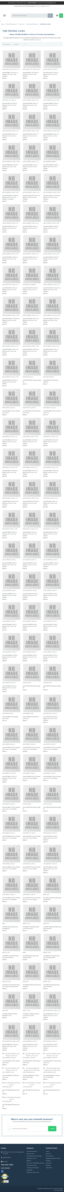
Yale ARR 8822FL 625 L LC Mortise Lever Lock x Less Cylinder (50, 503)
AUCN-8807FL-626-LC (29, 559)
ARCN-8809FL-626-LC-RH (10, 192)
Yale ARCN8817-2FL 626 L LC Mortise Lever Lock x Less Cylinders (10, 74)
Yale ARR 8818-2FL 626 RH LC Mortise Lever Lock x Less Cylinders (31, 503)
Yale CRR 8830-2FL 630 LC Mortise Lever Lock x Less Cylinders (50, 1046)
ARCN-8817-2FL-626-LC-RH (31, 69)
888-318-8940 (30, 40)
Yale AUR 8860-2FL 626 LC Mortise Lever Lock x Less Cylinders (9, 778)
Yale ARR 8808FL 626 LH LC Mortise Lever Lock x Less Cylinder (30, 472)
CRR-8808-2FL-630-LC (50, 833)
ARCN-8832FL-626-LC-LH (31, 254)
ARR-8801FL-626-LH (8, 407)
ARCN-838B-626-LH (29, 1072)
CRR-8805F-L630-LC (8, 833)
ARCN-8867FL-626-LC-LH (51, 346)
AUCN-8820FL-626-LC (9, 621)
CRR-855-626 (27, 804)
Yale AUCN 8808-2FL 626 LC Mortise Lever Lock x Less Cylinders (51, 564)
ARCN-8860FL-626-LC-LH (31, 315)
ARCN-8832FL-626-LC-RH (51, 254)
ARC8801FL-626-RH (29, 1057)
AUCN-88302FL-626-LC (30, 1041)
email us (38, 40)
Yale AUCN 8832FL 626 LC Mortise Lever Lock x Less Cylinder (30, 626)
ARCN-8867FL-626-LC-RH (10, 377)
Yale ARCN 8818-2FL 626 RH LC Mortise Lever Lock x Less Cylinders (52, 197)
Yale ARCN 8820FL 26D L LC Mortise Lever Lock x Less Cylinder (30, 228)
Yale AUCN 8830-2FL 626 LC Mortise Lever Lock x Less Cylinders (30, 1046)
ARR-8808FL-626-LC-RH (50, 467)
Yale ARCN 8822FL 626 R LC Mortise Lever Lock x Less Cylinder (51, 228)
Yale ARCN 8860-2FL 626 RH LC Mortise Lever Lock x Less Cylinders (11, 320)
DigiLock (29, 1160)
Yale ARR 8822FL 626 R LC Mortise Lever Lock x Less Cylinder (50, 534)
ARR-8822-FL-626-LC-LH (30, 529)
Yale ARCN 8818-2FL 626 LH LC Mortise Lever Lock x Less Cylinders (31, 197)
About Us (48, 1153)
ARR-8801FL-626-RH (29, 407)
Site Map (48, 1160)
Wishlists (48, 1165)
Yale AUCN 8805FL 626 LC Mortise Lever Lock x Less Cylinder (9, 564)
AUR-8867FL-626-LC (8, 804)
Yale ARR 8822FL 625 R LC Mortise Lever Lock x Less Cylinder (9, 534)
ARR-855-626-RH (48, 377)
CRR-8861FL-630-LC (8, 894)
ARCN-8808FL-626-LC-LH (31, 161)
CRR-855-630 (47, 804)
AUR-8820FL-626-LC (29, 744)
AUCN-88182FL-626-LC (30, 590)
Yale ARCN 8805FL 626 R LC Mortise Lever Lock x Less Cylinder (51, 105)
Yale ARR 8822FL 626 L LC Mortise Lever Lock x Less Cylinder (30, 534)
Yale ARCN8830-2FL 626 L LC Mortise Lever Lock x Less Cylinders (51, 1015)
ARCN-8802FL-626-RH (50, 1057)
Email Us (5, 1161)
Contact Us (49, 1163)
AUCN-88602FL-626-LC (9, 652)
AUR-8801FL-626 (7, 713)
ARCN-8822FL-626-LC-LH (10, 223)
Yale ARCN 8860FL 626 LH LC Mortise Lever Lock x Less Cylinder (31, 320)
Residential (29, 1170)
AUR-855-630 (47, 682)
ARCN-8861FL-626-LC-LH (10, 346)
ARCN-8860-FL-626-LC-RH (51, 315)
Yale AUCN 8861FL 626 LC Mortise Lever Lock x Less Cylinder (50, 657)
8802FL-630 (26, 923)
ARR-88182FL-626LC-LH (10, 498)
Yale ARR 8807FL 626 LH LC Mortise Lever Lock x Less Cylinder (50, 441)
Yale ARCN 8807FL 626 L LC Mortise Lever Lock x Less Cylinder (10, 135)
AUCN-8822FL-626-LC (50, 590)
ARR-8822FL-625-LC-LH (50, 498)
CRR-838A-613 (27, 1087)
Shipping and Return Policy (53, 1158)
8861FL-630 (26, 1010)
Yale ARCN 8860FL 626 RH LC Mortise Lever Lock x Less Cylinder (51, 320)
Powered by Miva (58, 1190)
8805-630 (46, 923)
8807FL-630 (6, 952)
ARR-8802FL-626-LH (49, 407)
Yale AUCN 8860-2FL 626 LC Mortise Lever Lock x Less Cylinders (10, 657)
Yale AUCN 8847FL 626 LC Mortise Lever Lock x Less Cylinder (50, 626)
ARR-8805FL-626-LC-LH (9, 436)
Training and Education (33, 1167)
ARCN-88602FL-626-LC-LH (51, 284)
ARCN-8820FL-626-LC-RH (10, 254)
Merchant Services (5, 1179)
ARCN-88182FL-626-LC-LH (31, 192)
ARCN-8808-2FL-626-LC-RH (11, 161)
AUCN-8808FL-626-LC (9, 590)
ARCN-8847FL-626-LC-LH (10, 284)
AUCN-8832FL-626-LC (29, 621)
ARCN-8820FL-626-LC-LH (31, 223)
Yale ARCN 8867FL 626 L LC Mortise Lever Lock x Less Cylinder (50, 351)
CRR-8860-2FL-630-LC (50, 864)
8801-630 (46, 894)
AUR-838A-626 (47, 1087)
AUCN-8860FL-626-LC (29, 652)
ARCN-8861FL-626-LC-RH (31, 346)
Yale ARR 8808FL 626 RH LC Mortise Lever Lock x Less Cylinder (51, 472)
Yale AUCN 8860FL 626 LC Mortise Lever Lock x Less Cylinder (30, 657)
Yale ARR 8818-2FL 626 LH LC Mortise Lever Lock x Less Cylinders (10, 503)
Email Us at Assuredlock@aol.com (47, 2)
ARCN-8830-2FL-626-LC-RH (11, 1041)
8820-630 (25, 981)
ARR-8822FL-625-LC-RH (10, 529)
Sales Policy (49, 1167)
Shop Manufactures (32, 1151)
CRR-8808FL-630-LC (8, 864)
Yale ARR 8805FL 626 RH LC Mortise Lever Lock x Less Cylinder (30, 441)
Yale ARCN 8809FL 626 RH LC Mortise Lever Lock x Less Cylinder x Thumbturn (10, 197)
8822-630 (5, 1010)
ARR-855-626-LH (28, 377)
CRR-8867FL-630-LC (29, 894)
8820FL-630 (46, 981)
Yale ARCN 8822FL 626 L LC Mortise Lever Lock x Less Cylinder (10, 228)
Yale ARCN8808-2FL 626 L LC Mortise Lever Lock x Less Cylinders (51, 135)
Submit (52, 1128)
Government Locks (32, 1165)
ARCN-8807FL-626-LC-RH (31, 131)
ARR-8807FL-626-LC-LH (50, 436)
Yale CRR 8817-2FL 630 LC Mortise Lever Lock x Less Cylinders (9, 105)
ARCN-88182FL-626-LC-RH (51, 192)
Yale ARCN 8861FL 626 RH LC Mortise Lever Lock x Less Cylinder (31, 351)
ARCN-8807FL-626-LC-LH (10, 131)
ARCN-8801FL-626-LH (9, 1057)
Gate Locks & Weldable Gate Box (35, 1163)
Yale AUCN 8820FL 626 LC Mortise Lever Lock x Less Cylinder (9, 626)
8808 (24, 952)
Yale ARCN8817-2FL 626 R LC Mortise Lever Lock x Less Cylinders (31, 74)
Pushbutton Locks (31, 1158)
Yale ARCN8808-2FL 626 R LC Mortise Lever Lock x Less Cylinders (10, 166)
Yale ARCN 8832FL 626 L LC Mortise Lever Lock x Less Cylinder (30, 258)
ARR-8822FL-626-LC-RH (50, 529)
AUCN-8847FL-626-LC (50, 621)
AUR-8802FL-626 (28, 713)
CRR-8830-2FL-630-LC (50, 1041)
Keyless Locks (30, 1153)
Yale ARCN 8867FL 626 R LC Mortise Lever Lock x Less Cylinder (10, 381)
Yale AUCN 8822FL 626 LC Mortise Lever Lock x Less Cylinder (50, 595)
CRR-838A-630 (7, 1087)
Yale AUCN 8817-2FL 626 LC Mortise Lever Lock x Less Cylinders (51, 74)
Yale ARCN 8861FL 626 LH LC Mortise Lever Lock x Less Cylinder (10, 351)
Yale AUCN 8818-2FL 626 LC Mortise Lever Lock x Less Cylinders (30, 595)
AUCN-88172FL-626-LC (50, 69)
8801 (3, 923)
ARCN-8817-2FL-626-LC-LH (10, 69)
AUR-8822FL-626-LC (8, 744)
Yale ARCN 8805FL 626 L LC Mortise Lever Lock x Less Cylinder (30, 105)
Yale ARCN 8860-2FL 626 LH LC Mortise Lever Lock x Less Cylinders (51, 289)
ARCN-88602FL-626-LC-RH (10, 315)
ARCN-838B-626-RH (49, 1072)
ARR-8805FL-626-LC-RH (30, 436)
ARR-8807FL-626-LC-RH (10, 467)
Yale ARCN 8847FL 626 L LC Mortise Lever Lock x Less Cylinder (10, 289)
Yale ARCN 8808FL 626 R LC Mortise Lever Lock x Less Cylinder (51, 166)
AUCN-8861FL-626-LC (50, 652)
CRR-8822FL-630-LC (29, 864)
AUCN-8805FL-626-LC (9, 559)
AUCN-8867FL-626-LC (9, 682)
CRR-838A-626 (7, 1101)
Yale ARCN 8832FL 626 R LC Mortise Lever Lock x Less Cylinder (51, 258)
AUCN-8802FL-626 (8, 1072)
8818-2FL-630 (6, 981)
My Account (46, 6)
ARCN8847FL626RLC (29, 284)
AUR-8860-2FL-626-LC (9, 773)
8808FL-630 (46, 952)
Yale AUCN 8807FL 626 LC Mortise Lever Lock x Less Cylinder (30, 564)
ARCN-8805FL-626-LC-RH (51, 100)
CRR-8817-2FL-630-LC (9, 100)
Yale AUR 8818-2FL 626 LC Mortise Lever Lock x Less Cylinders (50, 718)
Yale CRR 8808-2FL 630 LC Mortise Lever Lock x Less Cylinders (50, 838)
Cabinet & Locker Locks (33, 1172)
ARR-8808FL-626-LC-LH (30, 467)
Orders (39, 6)
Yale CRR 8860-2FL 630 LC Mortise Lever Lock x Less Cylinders (50, 868)
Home (2, 24)
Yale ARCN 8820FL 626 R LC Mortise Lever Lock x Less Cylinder (10, 258)
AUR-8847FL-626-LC (49, 744)
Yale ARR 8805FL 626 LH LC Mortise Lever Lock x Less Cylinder (10, 441)
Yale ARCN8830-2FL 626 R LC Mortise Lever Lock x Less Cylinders (10, 1046)
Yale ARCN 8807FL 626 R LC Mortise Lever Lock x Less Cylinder (30, 135)
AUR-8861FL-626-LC (49, 773)
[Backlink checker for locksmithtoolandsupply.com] (5, 1181)
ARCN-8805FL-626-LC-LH (31, 100)
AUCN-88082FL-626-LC (50, 559)
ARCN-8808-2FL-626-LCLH (51, 131)
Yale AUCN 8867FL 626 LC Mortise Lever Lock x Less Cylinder (9, 687)
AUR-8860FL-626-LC (29, 773)
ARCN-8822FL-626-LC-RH (51, 223)
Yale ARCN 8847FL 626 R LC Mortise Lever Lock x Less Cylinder (30, 289)
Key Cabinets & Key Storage (34, 1156)
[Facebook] (2, 1171)
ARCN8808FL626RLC (50, 161)
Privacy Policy (49, 1156)
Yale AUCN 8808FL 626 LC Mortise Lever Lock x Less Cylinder (9, 595)
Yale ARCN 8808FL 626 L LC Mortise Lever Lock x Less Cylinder (30, 166)
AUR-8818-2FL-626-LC (50, 713)
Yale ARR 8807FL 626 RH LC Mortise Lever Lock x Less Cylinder (10, 472)
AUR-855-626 (27, 682)
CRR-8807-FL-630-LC (29, 833)
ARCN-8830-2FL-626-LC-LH (51, 1010)
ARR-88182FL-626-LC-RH (31, 498)
